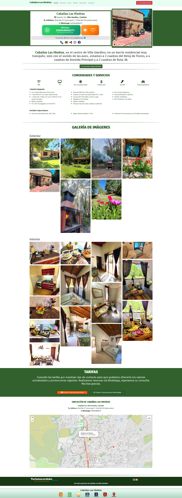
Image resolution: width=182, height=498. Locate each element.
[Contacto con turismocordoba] (136, 480)
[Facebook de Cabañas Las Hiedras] (79, 42)
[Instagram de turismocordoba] (134, 480)
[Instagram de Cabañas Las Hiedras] (75, 42)
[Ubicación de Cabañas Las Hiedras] (114, 495)
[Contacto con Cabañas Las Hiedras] (66, 42)
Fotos (69, 3)
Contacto (91, 3)
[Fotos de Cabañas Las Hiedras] (87, 495)
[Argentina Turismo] (44, 480)
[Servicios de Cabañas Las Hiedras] (96, 495)
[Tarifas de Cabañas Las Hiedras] (105, 495)
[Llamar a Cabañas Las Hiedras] (61, 42)
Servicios (63, 3)
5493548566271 (71, 23)
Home (56, 3)
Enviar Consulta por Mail (73, 392)
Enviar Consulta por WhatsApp (108, 392)
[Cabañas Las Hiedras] (45, 153)
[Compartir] (70, 42)
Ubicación (82, 3)
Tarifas (75, 3)
